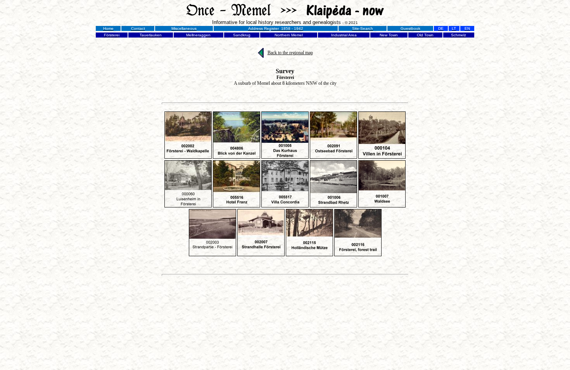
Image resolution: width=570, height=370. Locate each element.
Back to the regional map (290, 52)
